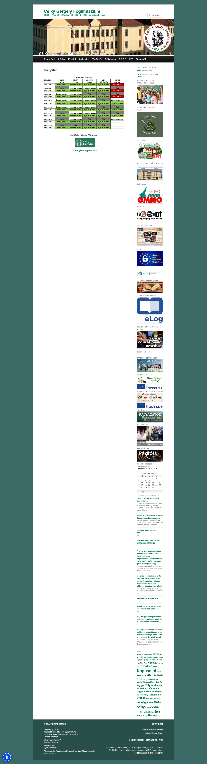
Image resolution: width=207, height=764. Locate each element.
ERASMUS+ (97, 59)
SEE (131, 59)
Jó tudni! (72, 59)
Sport (159, 685)
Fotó (145, 663)
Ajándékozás (148, 654)
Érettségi (144, 716)
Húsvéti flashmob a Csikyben (150, 444)
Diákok (160, 657)
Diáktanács (110, 59)
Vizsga (147, 711)
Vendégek (143, 702)
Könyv (145, 679)
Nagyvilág (155, 682)
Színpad (140, 688)
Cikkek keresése (143, 466)
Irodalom (146, 666)
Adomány (140, 654)
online (144, 70)
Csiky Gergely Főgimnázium (72, 11)
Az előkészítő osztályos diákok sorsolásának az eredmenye (149, 607)
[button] (7, 757)
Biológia (154, 657)
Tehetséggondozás (148, 690)
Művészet (147, 682)
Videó (148, 707)
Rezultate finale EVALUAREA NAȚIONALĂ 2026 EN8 (148, 541)
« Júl (142, 491)
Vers (151, 702)
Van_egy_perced (153, 698)
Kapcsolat (146, 670)
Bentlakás (147, 657)
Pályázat (150, 685)
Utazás (141, 698)
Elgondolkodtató (151, 659)
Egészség (141, 659)
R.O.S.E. (122, 59)
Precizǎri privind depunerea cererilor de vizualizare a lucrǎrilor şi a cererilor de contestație (149, 619)
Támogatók (141, 59)
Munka (139, 682)
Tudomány (144, 695)
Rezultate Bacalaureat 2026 (148, 598)
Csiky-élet (84, 59)
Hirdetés (152, 662)
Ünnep (152, 715)
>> (148, 510)
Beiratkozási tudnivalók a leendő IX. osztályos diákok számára (150, 516)
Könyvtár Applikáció (83, 150)
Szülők (149, 688)
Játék (155, 666)
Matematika (153, 679)
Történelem (154, 694)
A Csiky (61, 59)
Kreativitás (149, 675)
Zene (152, 712)
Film (141, 663)
